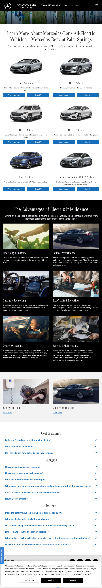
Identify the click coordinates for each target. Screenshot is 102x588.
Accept (73, 580)
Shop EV (38, 95)
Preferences (29, 580)
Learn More (7, 413)
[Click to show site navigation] (97, 5)
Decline (51, 580)
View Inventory (14, 95)
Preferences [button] (86, 574)
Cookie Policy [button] (32, 574)
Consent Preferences (2, 555)
